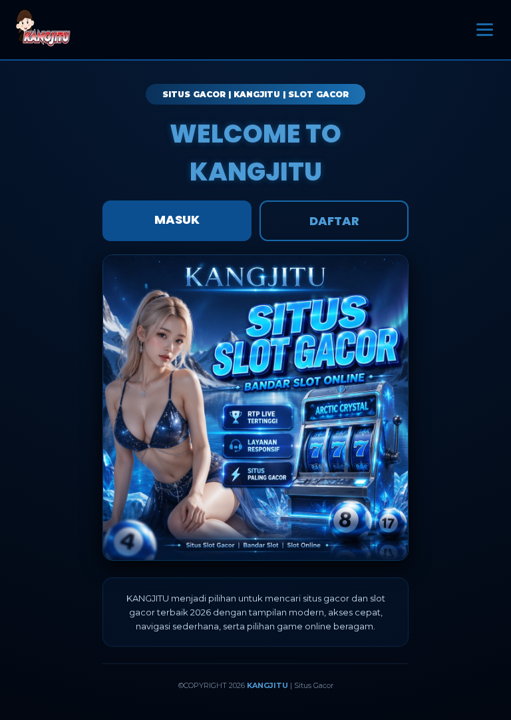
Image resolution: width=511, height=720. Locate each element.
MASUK (177, 219)
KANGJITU (267, 685)
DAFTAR (334, 220)
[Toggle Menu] (484, 30)
